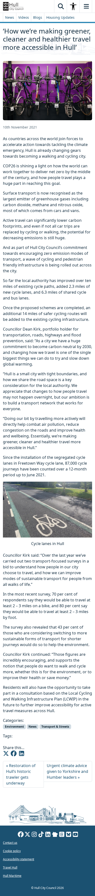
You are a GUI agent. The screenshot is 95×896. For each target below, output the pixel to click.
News (9, 17)
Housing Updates (60, 17)
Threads (62, 835)
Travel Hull (10, 867)
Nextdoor (55, 835)
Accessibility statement (18, 859)
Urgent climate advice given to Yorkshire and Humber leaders (67, 771)
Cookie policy (12, 851)
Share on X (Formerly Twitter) (6, 753)
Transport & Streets (55, 727)
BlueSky (69, 835)
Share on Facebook (14, 753)
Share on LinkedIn (21, 753)
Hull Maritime (12, 876)
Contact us (10, 843)
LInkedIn (48, 835)
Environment (14, 727)
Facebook (21, 835)
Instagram (34, 835)
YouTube (75, 835)
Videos (23, 17)
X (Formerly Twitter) (27, 835)
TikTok (41, 835)
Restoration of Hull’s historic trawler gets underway (21, 774)
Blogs (37, 17)
